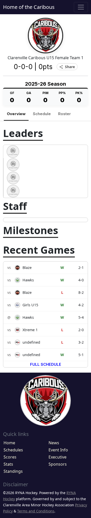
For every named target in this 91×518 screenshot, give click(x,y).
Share (67, 67)
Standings (13, 471)
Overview (16, 113)
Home (9, 443)
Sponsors (58, 464)
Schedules (13, 450)
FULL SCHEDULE (45, 364)
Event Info (58, 450)
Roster (64, 113)
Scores (10, 457)
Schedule (42, 113)
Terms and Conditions (35, 511)
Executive (57, 457)
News (54, 443)
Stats (8, 464)
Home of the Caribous (29, 7)
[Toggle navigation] (81, 7)
